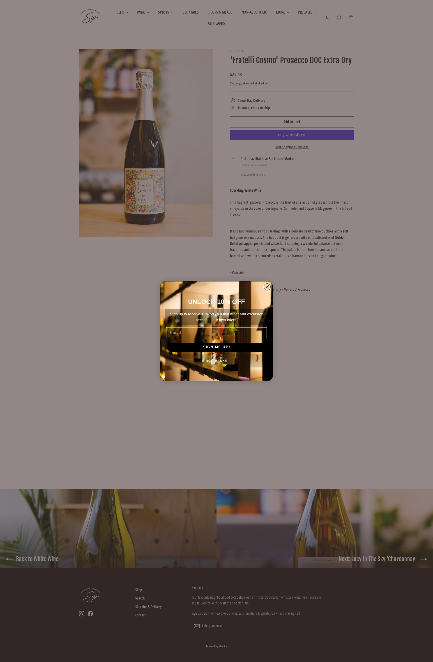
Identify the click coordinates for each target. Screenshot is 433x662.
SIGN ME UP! (216, 347)
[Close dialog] (267, 286)
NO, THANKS (216, 360)
